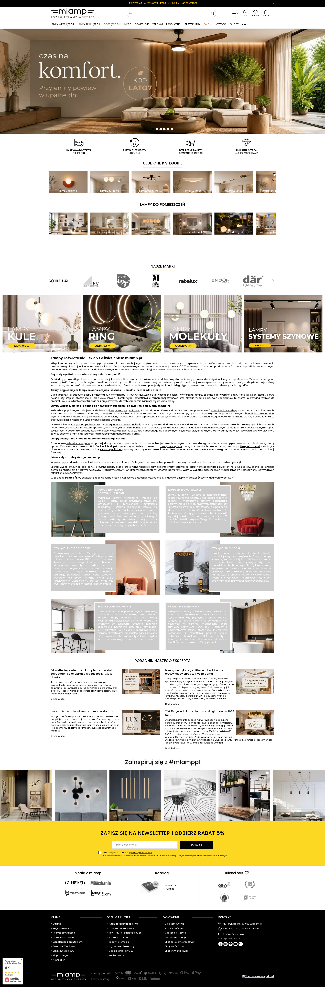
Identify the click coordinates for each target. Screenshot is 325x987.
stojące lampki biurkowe (85, 424)
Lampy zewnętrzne (171, 446)
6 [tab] (172, 129)
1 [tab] (153, 129)
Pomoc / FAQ (73, 477)
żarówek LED (260, 430)
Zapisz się (196, 844)
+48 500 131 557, (231, 928)
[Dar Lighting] (91, 272)
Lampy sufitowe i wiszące (184, 489)
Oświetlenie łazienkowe (183, 606)
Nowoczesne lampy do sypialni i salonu (111, 491)
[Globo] (213, 272)
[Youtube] (235, 944)
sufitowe (134, 410)
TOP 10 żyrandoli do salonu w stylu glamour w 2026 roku (199, 713)
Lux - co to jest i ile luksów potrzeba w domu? (82, 711)
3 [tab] (160, 129)
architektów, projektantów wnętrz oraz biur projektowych (84, 401)
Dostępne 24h (112, 24)
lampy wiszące (118, 410)
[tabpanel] (162, 81)
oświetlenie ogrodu (78, 443)
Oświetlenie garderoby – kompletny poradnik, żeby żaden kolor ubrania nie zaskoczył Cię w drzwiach (82, 674)
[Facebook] (220, 944)
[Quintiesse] (188, 272)
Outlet (234, 24)
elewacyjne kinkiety (111, 449)
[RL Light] (245, 272)
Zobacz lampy (127, 533)
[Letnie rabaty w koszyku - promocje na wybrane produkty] (162, 81)
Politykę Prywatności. (141, 852)
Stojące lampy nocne (226, 548)
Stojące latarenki (250, 446)
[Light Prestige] (123, 272)
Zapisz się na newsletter (162, 833)
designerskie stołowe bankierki (123, 424)
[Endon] (58, 272)
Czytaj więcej (58, 699)
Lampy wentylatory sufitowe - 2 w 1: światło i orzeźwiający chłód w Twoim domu (195, 672)
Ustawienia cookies (63, 937)
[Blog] (241, 944)
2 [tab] (157, 129)
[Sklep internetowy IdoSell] (258, 976)
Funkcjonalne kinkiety (224, 410)
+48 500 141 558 (250, 928)
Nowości (220, 24)
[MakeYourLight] (156, 272)
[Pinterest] (231, 944)
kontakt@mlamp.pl (233, 934)
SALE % (207, 24)
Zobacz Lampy (83, 591)
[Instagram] (225, 944)
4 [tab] (164, 129)
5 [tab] (168, 129)
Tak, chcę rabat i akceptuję (165, 854)
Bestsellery (192, 24)
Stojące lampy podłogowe (72, 548)
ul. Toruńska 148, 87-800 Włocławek (242, 924)
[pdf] (150, 887)
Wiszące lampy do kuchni (114, 606)
